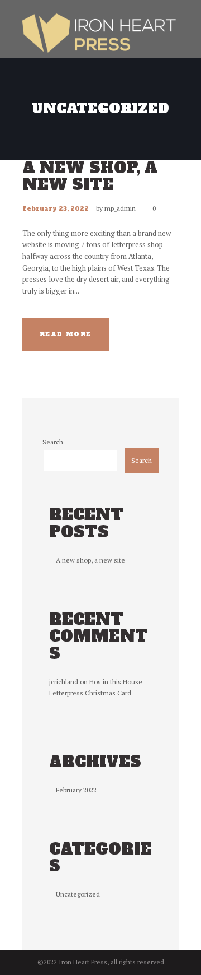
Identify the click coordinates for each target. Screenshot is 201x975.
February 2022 (76, 790)
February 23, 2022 (55, 208)
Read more (66, 334)
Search (52, 442)
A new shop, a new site (89, 176)
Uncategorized (78, 894)
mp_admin (120, 208)
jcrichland (63, 681)
